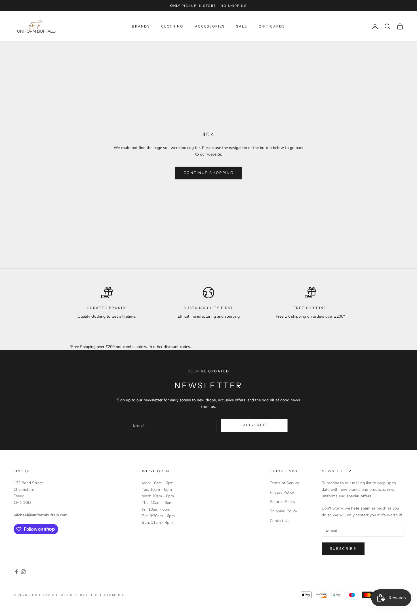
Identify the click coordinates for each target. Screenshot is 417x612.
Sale (241, 26)
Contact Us (279, 520)
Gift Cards (272, 26)
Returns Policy (282, 501)
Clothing (172, 26)
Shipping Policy (283, 511)
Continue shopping (208, 172)
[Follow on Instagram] (23, 572)
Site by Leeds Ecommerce (98, 595)
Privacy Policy (282, 492)
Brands (141, 26)
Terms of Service (284, 483)
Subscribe (254, 425)
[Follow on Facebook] (16, 572)
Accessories (210, 26)
